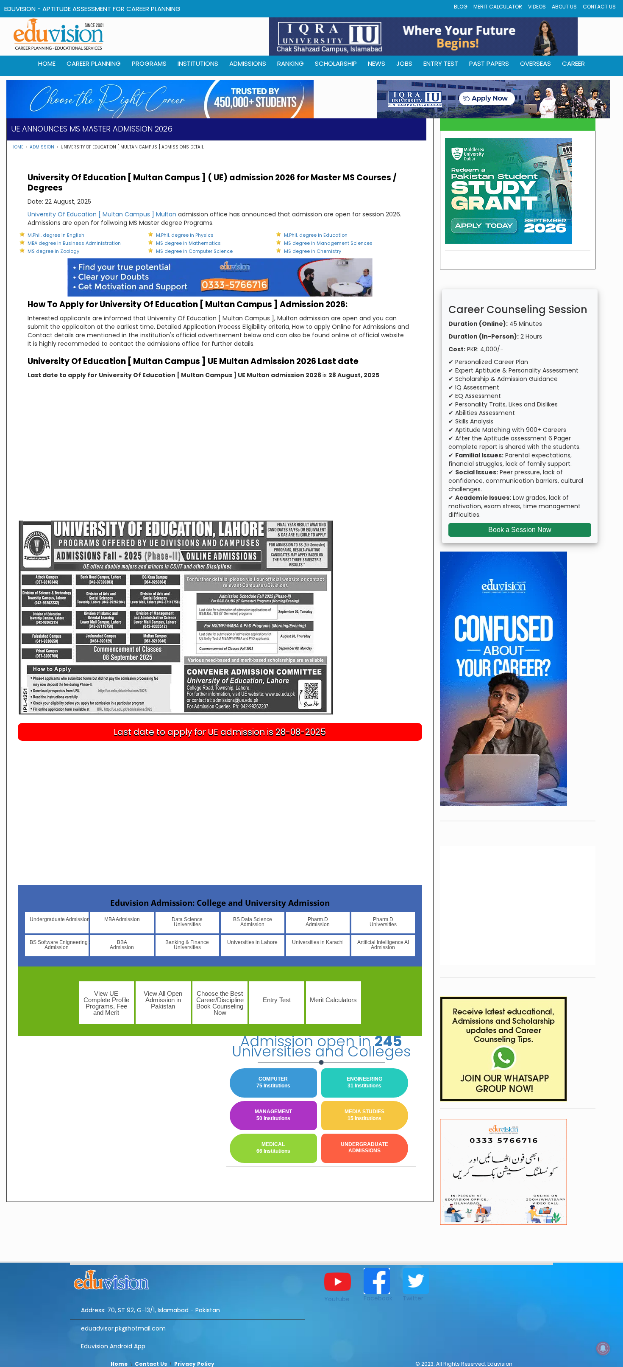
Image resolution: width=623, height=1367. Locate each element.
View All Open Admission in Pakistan (163, 1000)
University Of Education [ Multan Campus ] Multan (102, 214)
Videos (537, 6)
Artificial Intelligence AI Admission (383, 944)
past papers (489, 63)
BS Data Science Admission (252, 921)
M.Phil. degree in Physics (185, 235)
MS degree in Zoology (53, 251)
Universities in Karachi (318, 942)
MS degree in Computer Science (194, 251)
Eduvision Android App (113, 1346)
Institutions (198, 63)
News (376, 63)
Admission (42, 147)
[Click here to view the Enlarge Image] (176, 617)
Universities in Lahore (252, 942)
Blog (460, 6)
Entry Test (440, 63)
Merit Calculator (497, 6)
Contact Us (599, 6)
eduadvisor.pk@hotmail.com (123, 1328)
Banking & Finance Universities (187, 944)
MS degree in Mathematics (188, 243)
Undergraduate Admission (59, 919)
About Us (564, 6)
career (573, 63)
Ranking (290, 63)
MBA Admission (122, 919)
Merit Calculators (333, 999)
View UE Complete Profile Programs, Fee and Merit (106, 1003)
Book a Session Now (519, 529)
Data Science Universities (187, 921)
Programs (149, 63)
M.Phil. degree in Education (316, 235)
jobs (404, 63)
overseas (535, 63)
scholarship (336, 63)
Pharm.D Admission (318, 921)
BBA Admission (122, 944)
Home (17, 147)
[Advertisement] (220, 457)
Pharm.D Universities (383, 921)
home (47, 63)
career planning (94, 63)
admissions (247, 63)
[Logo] (187, 1278)
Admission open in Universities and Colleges (321, 1046)
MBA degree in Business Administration (74, 243)
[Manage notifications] (603, 1348)
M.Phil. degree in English (56, 235)
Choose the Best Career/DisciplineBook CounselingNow (220, 1003)
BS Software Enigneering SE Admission (59, 944)
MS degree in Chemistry (312, 251)
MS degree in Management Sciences (328, 243)
